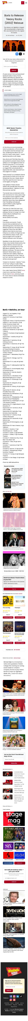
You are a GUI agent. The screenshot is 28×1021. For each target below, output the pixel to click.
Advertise (6, 1003)
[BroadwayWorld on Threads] (10, 999)
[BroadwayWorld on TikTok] (21, 996)
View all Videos (7, 806)
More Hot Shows (8, 863)
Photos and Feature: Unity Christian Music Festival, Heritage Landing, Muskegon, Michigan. (13, 111)
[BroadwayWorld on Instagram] (14, 996)
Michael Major (17, 658)
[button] (22, 2)
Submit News (8, 1004)
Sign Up (14, 70)
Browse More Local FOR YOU (14, 571)
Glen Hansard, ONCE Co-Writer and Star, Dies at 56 (13, 904)
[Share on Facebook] (17, 54)
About (12, 1003)
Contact (17, 1003)
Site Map (20, 1004)
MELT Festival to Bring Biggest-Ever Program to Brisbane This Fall (12, 105)
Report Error (14, 1006)
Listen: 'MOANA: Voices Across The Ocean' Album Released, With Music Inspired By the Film (13, 950)
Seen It (8, 614)
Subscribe (14, 763)
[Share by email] (23, 54)
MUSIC (10, 2)
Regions (15, 1004)
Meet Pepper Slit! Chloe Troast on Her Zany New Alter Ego (19, 790)
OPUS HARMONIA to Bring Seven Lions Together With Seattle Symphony (12, 919)
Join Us (22, 1003)
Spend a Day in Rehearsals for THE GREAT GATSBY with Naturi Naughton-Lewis (19, 799)
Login (19, 2)
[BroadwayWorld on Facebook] (10, 996)
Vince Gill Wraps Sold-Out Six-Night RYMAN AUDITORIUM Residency (13, 95)
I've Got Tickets (8, 617)
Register (14, 2)
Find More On (13, 649)
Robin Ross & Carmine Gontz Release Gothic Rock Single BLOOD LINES (13, 100)
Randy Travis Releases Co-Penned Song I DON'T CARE (13, 934)
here (23, 270)
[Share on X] (20, 54)
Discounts (19, 863)
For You (9, 491)
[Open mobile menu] (26, 2)
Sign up (14, 882)
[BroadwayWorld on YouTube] (14, 999)
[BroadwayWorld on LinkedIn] (17, 996)
